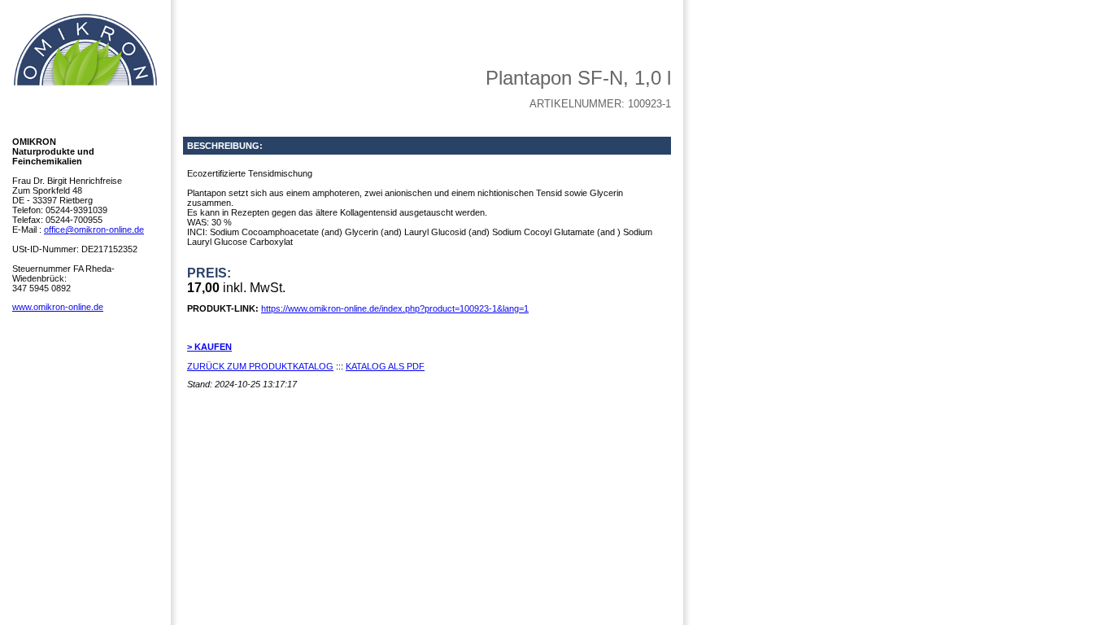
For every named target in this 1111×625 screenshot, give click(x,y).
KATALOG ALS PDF (385, 366)
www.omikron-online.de (57, 307)
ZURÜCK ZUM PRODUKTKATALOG (260, 366)
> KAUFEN (209, 347)
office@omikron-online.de (94, 229)
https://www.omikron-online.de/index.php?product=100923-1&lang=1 (395, 308)
